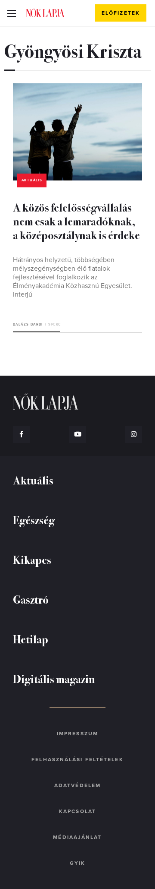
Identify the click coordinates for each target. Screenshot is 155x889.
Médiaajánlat (77, 837)
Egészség (34, 520)
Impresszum (77, 734)
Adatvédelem (77, 785)
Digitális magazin (54, 679)
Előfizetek (121, 13)
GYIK (77, 863)
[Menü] (11, 13)
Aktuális (32, 180)
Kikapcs (32, 559)
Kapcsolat (77, 811)
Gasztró (31, 599)
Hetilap (30, 639)
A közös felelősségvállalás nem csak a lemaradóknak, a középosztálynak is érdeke (76, 221)
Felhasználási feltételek (77, 759)
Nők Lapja (45, 12)
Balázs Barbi (28, 324)
